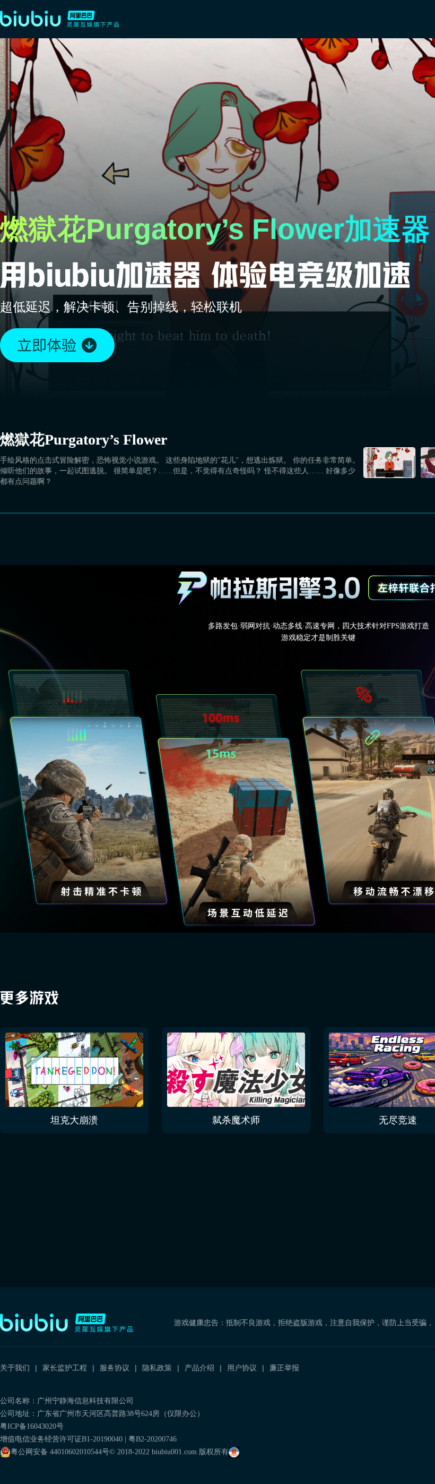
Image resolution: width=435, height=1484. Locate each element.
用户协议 (242, 1367)
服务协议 (114, 1367)
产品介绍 (199, 1367)
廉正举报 (284, 1367)
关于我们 (15, 1367)
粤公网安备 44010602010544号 (60, 1452)
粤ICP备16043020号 (32, 1426)
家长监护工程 (64, 1367)
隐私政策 (157, 1367)
